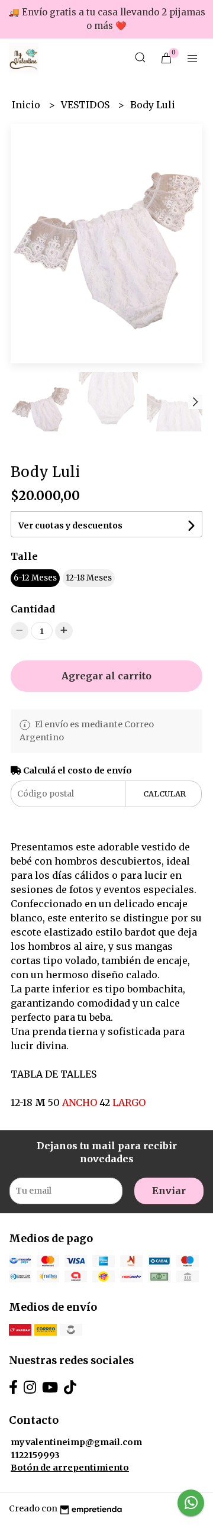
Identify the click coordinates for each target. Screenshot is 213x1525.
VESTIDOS (86, 105)
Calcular (164, 793)
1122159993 (35, 1455)
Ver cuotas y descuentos (70, 525)
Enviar (169, 1191)
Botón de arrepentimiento (70, 1467)
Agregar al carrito (106, 676)
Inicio (27, 105)
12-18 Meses (89, 578)
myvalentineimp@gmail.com (76, 1442)
